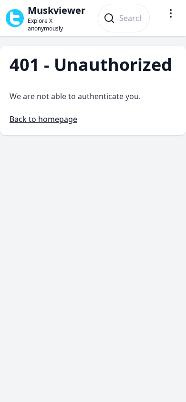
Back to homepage (43, 119)
